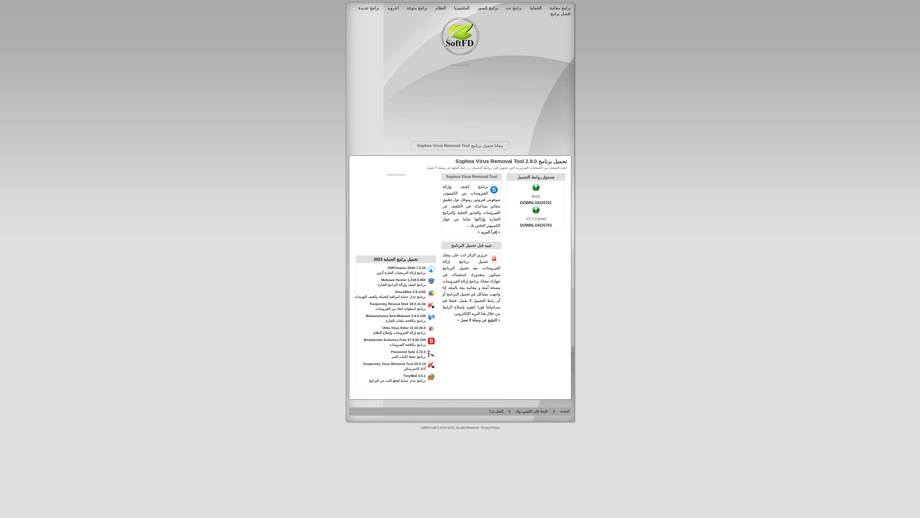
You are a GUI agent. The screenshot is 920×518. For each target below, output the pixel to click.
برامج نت (514, 8)
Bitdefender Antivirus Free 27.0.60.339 (395, 340)
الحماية (536, 8)
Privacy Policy (490, 428)
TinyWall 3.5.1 (414, 376)
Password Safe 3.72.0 (408, 352)
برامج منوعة (417, 8)
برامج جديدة (368, 8)
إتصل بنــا (496, 411)
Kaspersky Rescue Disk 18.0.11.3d (398, 304)
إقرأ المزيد (489, 232)
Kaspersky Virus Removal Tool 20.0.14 (394, 364)
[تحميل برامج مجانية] (460, 54)
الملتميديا (462, 8)
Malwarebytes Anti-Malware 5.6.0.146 (396, 316)
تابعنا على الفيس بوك (532, 411)
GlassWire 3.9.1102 (410, 292)
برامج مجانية (560, 8)
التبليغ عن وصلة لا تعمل (478, 320)
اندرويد (393, 8)
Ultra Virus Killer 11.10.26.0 (404, 328)
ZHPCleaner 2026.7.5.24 (406, 268)
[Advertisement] (460, 100)
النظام (440, 8)
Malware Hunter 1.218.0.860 (403, 280)
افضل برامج (560, 13)
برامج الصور (487, 8)
